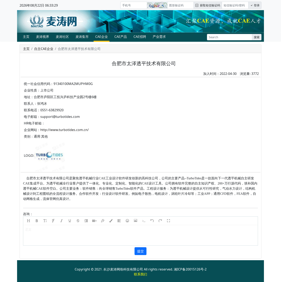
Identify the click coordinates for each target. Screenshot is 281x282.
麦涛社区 (62, 36)
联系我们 (140, 274)
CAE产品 (120, 36)
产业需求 (159, 36)
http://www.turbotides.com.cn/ (64, 130)
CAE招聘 (140, 36)
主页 (26, 36)
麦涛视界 (42, 36)
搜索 (257, 37)
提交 (140, 251)
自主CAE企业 (43, 48)
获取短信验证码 (209, 5)
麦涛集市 (82, 36)
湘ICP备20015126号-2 (190, 269)
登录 (256, 5)
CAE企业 (101, 36)
